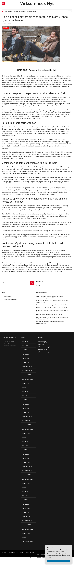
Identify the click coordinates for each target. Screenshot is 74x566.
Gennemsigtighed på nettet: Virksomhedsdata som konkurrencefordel (52, 318)
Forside (4, 552)
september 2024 (27, 429)
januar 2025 (26, 412)
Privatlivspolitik (7, 296)
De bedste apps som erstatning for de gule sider (51, 307)
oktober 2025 (26, 375)
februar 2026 (26, 358)
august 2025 (26, 383)
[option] (38, 11)
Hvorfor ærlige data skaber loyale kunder (49, 314)
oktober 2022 (26, 525)
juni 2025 (25, 391)
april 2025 (25, 400)
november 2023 (27, 471)
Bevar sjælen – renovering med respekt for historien (20, 11)
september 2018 (27, 541)
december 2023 (27, 466)
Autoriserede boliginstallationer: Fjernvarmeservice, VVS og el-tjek (52, 301)
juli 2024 (24, 437)
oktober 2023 (26, 475)
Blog (39, 285)
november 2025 (27, 371)
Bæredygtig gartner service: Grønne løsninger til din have (52, 311)
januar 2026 (26, 362)
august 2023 (26, 483)
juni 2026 (25, 341)
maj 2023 (25, 496)
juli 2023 (24, 487)
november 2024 (27, 421)
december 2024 (27, 416)
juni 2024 (25, 441)
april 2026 (25, 350)
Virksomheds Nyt (37, 3)
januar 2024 (26, 462)
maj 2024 (25, 446)
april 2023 (25, 500)
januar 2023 (26, 512)
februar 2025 (26, 408)
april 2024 (25, 450)
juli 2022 (24, 537)
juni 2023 (25, 491)
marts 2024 (25, 454)
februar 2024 (26, 458)
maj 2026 (25, 346)
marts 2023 (25, 504)
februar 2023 (26, 508)
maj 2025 (25, 396)
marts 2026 (25, 354)
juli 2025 (24, 387)
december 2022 (27, 516)
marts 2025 (25, 404)
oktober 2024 (26, 425)
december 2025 (27, 366)
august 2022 (26, 533)
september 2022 (27, 529)
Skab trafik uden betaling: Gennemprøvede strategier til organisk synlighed (49, 297)
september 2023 (27, 479)
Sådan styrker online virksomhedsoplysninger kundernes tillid (50, 322)
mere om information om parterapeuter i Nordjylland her (34, 231)
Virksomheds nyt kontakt (10, 299)
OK (58, 561)
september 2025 (27, 379)
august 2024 (26, 433)
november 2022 (27, 521)
